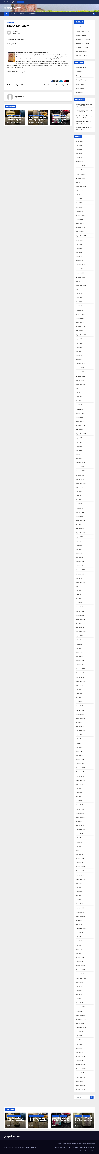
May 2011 (78, 895)
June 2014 (79, 743)
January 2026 (80, 170)
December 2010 (80, 916)
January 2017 (80, 615)
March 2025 (79, 211)
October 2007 (80, 1073)
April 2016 (79, 652)
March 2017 (79, 607)
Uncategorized (80, 76)
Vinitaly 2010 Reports (82, 80)
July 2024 (79, 244)
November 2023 (80, 277)
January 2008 (80, 1060)
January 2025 (80, 219)
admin (16, 31)
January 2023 (80, 318)
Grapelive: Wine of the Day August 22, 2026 (15, 120)
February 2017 (80, 611)
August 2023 (79, 289)
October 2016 (80, 627)
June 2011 (79, 891)
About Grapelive (81, 27)
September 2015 (81, 681)
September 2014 (81, 730)
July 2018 (79, 541)
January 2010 (80, 961)
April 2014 (79, 751)
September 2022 (81, 335)
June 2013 (79, 792)
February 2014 (80, 759)
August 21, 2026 (36, 1123)
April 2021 (79, 405)
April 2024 (79, 256)
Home (59, 1143)
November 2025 (80, 178)
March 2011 (79, 904)
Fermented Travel (81, 67)
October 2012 (80, 825)
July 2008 (79, 1036)
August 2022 (79, 339)
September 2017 (81, 582)
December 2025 (80, 174)
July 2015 (79, 689)
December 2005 (80, 1085)
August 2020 (79, 438)
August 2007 (79, 1081)
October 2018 (80, 528)
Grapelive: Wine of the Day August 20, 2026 (60, 120)
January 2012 (80, 862)
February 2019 (80, 512)
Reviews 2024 (83, 1150)
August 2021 (79, 388)
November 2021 (80, 376)
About (22, 13)
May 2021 (79, 401)
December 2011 (80, 867)
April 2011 (79, 900)
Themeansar (33, 1147)
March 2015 (79, 706)
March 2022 (79, 359)
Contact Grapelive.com (82, 31)
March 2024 (79, 260)
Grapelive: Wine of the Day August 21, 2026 (37, 120)
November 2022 (80, 326)
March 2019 (79, 508)
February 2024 (80, 265)
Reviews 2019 (58, 1147)
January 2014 (80, 763)
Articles (14, 13)
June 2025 (79, 199)
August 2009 (79, 982)
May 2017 (79, 599)
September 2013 (81, 780)
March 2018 (79, 557)
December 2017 (80, 570)
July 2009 (79, 986)
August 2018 (79, 537)
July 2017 (79, 590)
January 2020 (80, 467)
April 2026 (79, 157)
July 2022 (79, 343)
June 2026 (79, 149)
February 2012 (80, 858)
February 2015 (80, 710)
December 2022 (80, 322)
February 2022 (80, 363)
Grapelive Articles (81, 35)
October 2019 (80, 479)
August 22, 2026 (13, 1123)
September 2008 (81, 1027)
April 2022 (79, 355)
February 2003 (80, 1089)
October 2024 (80, 232)
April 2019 (79, 504)
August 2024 (79, 240)
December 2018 (80, 520)
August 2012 (79, 834)
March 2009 (79, 1003)
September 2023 (81, 285)
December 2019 (80, 471)
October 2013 (80, 776)
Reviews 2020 (66, 1147)
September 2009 (81, 978)
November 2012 (80, 821)
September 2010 (81, 928)
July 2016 (79, 640)
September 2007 (81, 1077)
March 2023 (79, 310)
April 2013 (79, 801)
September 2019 (81, 483)
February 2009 (80, 1007)
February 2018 (80, 561)
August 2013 (79, 784)
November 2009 (81, 970)
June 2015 (79, 693)
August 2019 (79, 487)
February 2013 (80, 809)
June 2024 (79, 248)
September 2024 (81, 236)
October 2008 (80, 1023)
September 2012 (81, 829)
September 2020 (81, 434)
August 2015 (79, 685)
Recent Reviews (91, 1143)
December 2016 (80, 619)
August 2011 (79, 883)
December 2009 (80, 966)
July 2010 (79, 937)
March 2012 (79, 854)
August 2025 (79, 190)
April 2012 (79, 850)
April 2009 (79, 998)
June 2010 (79, 941)
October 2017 (80, 578)
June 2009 (79, 990)
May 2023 (79, 302)
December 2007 (80, 1064)
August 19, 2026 (81, 1123)
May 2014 (79, 747)
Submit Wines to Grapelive (84, 56)
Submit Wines (32, 13)
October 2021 (80, 380)
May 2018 (79, 549)
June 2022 (79, 347)
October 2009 (80, 974)
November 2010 (80, 920)
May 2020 (79, 450)
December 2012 (80, 817)
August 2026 (79, 141)
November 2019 (80, 475)
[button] (90, 13)
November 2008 (81, 1019)
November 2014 (80, 722)
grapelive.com (12, 7)
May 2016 (79, 648)
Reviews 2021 (75, 1147)
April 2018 (79, 553)
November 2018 (80, 524)
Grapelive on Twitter (82, 47)
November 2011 (80, 871)
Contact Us (75, 1143)
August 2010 (79, 933)
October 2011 (80, 875)
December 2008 (80, 1015)
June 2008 (79, 1040)
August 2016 (79, 636)
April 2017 (79, 603)
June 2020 (79, 446)
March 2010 (79, 953)
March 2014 (79, 755)
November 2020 (81, 425)
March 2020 (79, 458)
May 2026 (79, 153)
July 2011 (78, 887)
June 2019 (79, 495)
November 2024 (81, 227)
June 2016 (79, 644)
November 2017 (80, 574)
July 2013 (79, 788)
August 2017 (79, 586)
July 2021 (79, 392)
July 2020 (79, 442)
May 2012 (79, 846)
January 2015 (80, 714)
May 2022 (79, 351)
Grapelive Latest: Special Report (55, 85)
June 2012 (79, 842)
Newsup (26, 1147)
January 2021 (80, 417)
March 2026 (79, 161)
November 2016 (80, 623)
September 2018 (81, 533)
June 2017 (79, 594)
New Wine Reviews (81, 51)
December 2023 (80, 273)
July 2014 (79, 739)
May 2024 (79, 252)
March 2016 (79, 656)
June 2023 (79, 298)
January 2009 (80, 1011)
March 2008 (79, 1052)
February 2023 (80, 314)
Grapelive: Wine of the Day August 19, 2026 (83, 1120)
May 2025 (79, 203)
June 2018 (79, 545)
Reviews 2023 (91, 1147)
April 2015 (79, 702)
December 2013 (80, 768)
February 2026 (80, 166)
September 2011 (80, 879)
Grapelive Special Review (18, 85)
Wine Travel (79, 92)
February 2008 (80, 1056)
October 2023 (80, 281)
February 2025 (80, 215)
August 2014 (79, 735)
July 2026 (79, 145)
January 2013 (80, 813)
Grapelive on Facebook (83, 39)
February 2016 (80, 660)
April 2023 (79, 306)
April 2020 (79, 454)
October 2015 (80, 677)
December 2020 (80, 421)
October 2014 (80, 726)
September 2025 (81, 186)
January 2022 (80, 368)
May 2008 (79, 1044)
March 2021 (79, 409)
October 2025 (80, 182)
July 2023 (79, 293)
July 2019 (79, 491)
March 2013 (79, 805)
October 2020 (80, 429)
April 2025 (79, 207)
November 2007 (81, 1069)
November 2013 (80, 772)
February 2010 (80, 957)
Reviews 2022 (83, 1147)
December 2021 (80, 372)
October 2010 (80, 924)
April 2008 (79, 1048)
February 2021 (80, 413)
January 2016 (80, 664)
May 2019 (79, 500)
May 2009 (79, 994)
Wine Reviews (10, 22)
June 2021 (79, 396)
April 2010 (79, 949)
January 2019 (80, 516)
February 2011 (80, 908)
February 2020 (80, 462)
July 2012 (79, 838)
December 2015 (80, 669)
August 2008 (79, 1031)
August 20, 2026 (59, 1123)
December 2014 (80, 718)
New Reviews (82, 1143)
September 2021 (81, 384)
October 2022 (80, 331)
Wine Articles (10, 115)
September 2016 (81, 632)
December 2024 (80, 223)
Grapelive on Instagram (83, 43)
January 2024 (80, 269)
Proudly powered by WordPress (11, 1147)
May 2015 (79, 697)
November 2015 (80, 673)
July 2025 (79, 194)
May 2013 (79, 796)
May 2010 (79, 945)
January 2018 (80, 566)
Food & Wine (79, 72)
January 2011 (80, 912)
